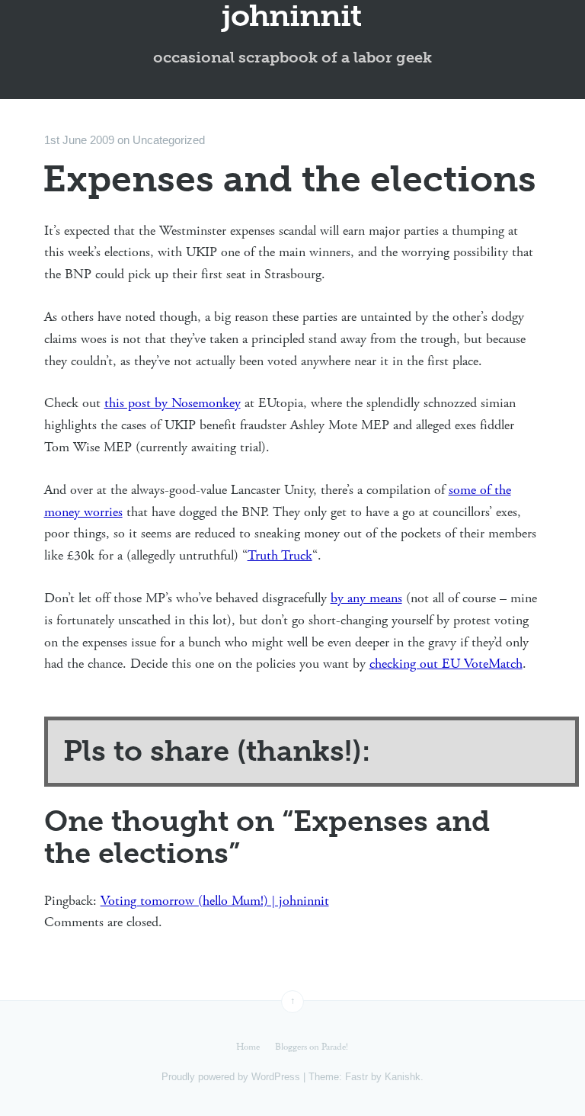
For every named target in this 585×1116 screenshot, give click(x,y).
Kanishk (402, 1076)
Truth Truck (280, 555)
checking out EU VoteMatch (446, 663)
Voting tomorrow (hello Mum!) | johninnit (215, 900)
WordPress (275, 1076)
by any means (366, 598)
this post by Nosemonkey (172, 403)
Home (248, 1047)
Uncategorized (169, 139)
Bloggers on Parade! (311, 1047)
